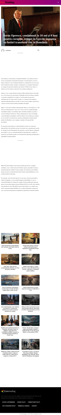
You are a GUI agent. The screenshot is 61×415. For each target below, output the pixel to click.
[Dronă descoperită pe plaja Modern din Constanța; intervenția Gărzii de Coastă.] (10, 238)
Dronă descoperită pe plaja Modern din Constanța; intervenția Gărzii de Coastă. (10, 247)
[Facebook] (14, 226)
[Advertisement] (20, 65)
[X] (19, 226)
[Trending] (3, 50)
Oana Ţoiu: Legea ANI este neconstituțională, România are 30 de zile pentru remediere (10, 268)
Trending (8, 50)
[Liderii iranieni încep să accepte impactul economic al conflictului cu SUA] (31, 280)
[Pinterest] (24, 226)
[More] (35, 226)
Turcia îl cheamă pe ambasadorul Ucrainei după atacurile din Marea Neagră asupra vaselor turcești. (10, 289)
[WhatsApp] (30, 226)
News (5, 31)
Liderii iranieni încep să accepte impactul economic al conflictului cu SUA (30, 289)
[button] (58, 2)
